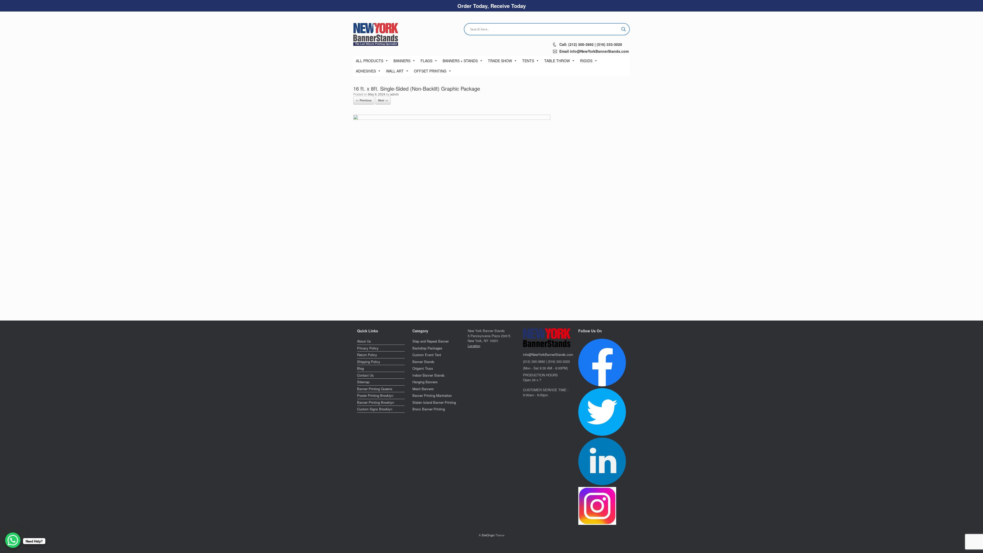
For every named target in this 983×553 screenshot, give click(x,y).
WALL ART (395, 70)
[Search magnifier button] (623, 29)
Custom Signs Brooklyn (374, 409)
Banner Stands (423, 361)
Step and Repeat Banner (430, 341)
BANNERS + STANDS (460, 60)
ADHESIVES (366, 70)
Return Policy (367, 354)
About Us (364, 341)
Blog (360, 368)
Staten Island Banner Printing (434, 402)
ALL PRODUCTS (369, 60)
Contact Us (365, 375)
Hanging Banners (425, 381)
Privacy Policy (368, 348)
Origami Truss (422, 368)
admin (394, 94)
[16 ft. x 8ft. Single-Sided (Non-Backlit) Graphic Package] (451, 117)
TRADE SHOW (500, 60)
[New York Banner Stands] (375, 34)
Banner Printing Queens (374, 388)
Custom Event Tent (426, 354)
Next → (383, 100)
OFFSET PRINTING (430, 70)
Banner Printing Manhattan (432, 395)
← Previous (363, 100)
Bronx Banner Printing (428, 409)
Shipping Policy (368, 361)
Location (474, 345)
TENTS (528, 60)
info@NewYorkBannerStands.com (548, 354)
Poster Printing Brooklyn (375, 395)
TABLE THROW (557, 60)
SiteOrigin (488, 535)
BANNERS (401, 60)
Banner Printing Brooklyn (375, 402)
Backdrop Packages (427, 348)
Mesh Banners (423, 388)
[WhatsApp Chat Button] (12, 540)
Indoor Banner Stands (428, 375)
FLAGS (426, 60)
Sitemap (363, 381)
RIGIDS (586, 60)
